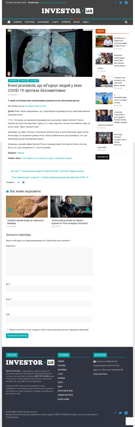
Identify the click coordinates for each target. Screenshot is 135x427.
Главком (21, 153)
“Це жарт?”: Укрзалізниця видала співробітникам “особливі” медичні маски (45, 171)
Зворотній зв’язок (100, 374)
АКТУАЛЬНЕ (13, 81)
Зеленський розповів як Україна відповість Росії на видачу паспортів (70, 222)
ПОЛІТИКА (30, 22)
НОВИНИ (17, 22)
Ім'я (8, 284)
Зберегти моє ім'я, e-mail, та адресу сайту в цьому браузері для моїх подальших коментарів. (49, 329)
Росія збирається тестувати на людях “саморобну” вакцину (46, 158)
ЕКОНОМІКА (43, 22)
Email (9, 299)
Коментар (11, 246)
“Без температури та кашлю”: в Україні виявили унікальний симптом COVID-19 (51, 177)
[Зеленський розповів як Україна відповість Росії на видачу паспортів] (71, 197)
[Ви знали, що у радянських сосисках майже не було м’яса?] (104, 37)
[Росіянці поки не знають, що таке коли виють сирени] (104, 77)
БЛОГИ (77, 22)
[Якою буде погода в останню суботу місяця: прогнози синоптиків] (104, 133)
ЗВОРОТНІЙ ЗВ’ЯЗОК (65, 391)
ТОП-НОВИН (33, 81)
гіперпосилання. (12, 417)
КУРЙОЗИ (66, 22)
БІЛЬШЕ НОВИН (63, 399)
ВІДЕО (86, 22)
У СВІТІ (55, 22)
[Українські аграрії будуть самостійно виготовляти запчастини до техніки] (104, 54)
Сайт (8, 314)
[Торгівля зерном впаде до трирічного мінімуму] (27, 197)
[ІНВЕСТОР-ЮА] (9, 22)
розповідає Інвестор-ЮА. (35, 106)
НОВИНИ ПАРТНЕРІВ (65, 395)
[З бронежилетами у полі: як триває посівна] (104, 94)
